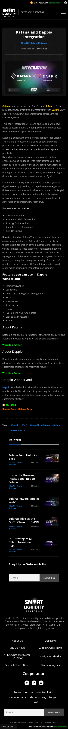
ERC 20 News (17, 647)
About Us (17, 640)
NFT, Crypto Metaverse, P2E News (17, 656)
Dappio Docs (9, 408)
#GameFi (34, 425)
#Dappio (15, 425)
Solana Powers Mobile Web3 (24, 500)
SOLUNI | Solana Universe (34, 43)
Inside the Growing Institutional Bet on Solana (22, 478)
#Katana (45, 425)
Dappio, (55, 109)
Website (6, 373)
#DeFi (24, 425)
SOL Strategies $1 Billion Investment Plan (21, 542)
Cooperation (34, 673)
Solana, (49, 106)
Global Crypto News (50, 647)
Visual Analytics (50, 665)
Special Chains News (17, 665)
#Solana (56, 425)
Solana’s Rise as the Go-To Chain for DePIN (24, 520)
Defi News (51, 640)
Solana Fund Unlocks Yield (23, 457)
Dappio (6, 387)
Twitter (18, 373)
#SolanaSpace (18, 430)
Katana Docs (25, 408)
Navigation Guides (51, 656)
